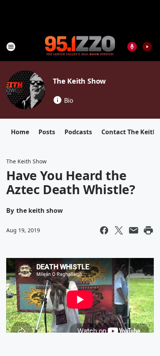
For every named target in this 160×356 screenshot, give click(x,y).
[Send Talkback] (132, 46)
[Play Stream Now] (147, 46)
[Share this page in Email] (133, 230)
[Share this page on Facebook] (104, 230)
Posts (46, 132)
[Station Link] (80, 46)
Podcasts (78, 132)
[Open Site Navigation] (11, 46)
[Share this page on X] (118, 230)
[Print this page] (148, 230)
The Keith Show (79, 81)
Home (20, 132)
